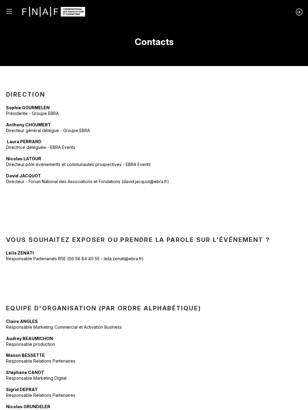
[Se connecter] (299, 12)
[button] (9, 11)
